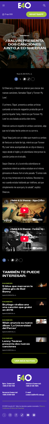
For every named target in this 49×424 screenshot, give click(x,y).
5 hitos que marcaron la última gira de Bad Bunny (17, 289)
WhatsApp (36, 14)
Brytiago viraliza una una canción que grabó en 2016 (17, 307)
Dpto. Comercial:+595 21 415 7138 (8, 384)
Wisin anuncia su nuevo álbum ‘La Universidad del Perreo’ (17, 326)
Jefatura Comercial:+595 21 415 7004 (33, 384)
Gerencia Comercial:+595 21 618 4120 (10, 393)
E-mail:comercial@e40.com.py (35, 393)
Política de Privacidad (17, 408)
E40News (24, 35)
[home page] (24, 5)
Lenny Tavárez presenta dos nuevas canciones (16, 344)
